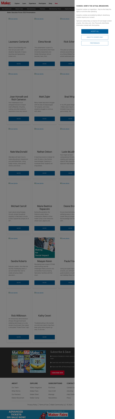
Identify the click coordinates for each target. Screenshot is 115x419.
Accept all (95, 31)
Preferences (95, 43)
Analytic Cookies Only (95, 37)
